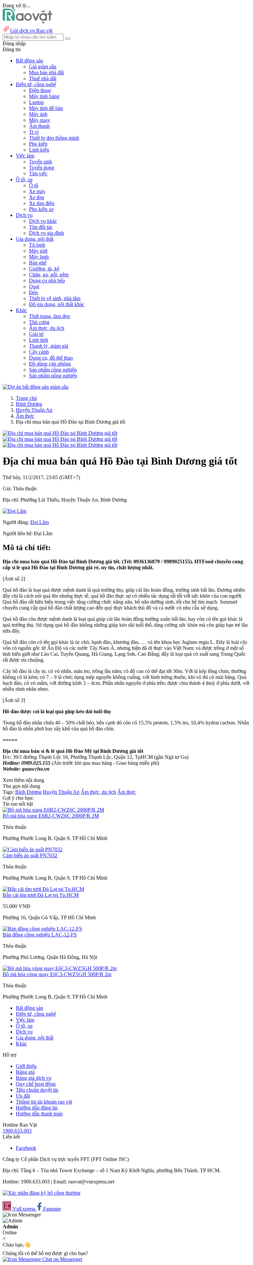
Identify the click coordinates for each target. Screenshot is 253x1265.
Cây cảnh (39, 352)
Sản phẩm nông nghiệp (53, 375)
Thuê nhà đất (42, 78)
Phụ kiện (38, 144)
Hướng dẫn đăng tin (37, 1107)
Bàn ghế (37, 262)
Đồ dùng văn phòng (50, 364)
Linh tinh (38, 340)
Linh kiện (39, 150)
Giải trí (36, 334)
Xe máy (37, 191)
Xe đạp (36, 197)
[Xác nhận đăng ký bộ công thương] (41, 1193)
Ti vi (34, 132)
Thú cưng (39, 322)
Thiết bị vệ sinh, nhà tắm (54, 298)
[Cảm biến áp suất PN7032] (33, 849)
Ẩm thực (25, 416)
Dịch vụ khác (43, 221)
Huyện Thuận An (34, 410)
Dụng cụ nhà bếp (47, 280)
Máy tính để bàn (46, 108)
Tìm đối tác (41, 227)
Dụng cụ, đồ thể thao (51, 358)
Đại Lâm (39, 522)
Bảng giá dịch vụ (33, 1078)
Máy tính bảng (44, 96)
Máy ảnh (38, 114)
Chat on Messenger (61, 1259)
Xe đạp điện (41, 203)
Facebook (26, 1148)
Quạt (34, 286)
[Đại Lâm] (14, 511)
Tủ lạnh (37, 245)
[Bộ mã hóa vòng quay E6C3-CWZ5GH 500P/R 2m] (60, 968)
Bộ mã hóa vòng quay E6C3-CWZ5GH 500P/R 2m (57, 974)
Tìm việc (38, 173)
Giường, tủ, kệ (44, 268)
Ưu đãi (23, 1096)
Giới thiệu (26, 1066)
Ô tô (33, 185)
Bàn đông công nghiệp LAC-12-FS (40, 934)
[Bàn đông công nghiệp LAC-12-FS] (42, 928)
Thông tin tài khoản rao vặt (44, 1102)
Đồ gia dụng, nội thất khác (56, 304)
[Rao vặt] (27, 21)
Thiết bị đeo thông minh (54, 138)
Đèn (33, 292)
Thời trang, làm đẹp (49, 316)
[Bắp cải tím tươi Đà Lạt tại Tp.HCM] (43, 889)
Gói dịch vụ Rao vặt (31, 30)
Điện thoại (40, 90)
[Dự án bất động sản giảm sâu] (36, 387)
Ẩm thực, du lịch (46, 328)
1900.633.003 (17, 1131)
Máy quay (39, 120)
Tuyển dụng (41, 167)
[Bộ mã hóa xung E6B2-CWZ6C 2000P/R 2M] (53, 810)
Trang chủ (26, 398)
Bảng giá (25, 1072)
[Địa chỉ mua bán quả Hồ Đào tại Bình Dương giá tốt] (60, 433)
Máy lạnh (39, 257)
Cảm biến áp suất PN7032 (30, 855)
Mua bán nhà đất (46, 72)
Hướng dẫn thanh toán (39, 1113)
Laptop (36, 102)
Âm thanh (39, 126)
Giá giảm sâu (42, 66)
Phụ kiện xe (41, 209)
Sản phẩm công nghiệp (53, 369)
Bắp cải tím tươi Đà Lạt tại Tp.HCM (41, 895)
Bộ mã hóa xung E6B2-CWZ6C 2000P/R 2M (51, 816)
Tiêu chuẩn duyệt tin (37, 1090)
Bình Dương (29, 404)
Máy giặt (38, 251)
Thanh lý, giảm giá (48, 346)
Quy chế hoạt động (36, 1084)
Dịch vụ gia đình (46, 233)
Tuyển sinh (40, 161)
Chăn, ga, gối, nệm (49, 274)
